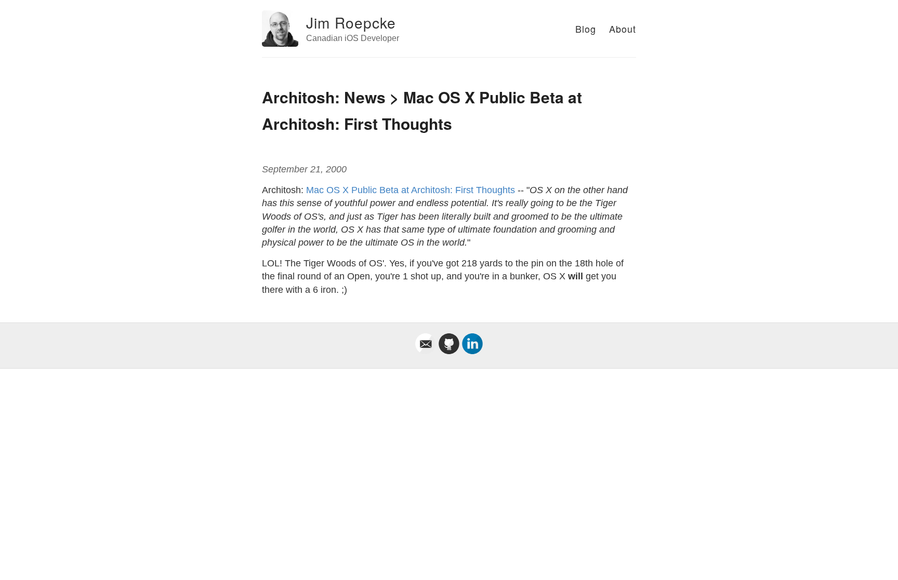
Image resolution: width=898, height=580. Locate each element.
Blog (585, 28)
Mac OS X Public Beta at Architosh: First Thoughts (410, 190)
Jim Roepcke (351, 22)
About (622, 28)
